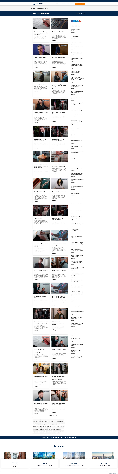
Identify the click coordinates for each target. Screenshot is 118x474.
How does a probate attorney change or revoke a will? (58, 58)
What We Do (58, 3)
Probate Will (61, 431)
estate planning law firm (39, 4)
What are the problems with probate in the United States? (76, 41)
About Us (51, 3)
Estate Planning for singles (56, 424)
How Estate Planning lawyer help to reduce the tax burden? (59, 297)
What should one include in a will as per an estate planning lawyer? (77, 186)
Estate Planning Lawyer (48, 426)
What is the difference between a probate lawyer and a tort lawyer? (77, 29)
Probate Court (42, 429)
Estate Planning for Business (76, 146)
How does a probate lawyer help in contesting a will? (77, 86)
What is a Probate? (38, 218)
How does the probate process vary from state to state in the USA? (77, 65)
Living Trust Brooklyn (15, 471)
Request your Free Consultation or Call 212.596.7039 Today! (59, 437)
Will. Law (58, 432)
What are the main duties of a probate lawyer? (77, 115)
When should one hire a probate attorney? (77, 224)
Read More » (54, 40)
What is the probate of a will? (76, 334)
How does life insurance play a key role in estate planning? (59, 165)
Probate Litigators (35, 431)
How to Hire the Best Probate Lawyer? (58, 113)
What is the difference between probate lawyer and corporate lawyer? (40, 351)
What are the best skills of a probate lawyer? (76, 318)
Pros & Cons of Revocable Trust (58, 32)
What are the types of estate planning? (76, 157)
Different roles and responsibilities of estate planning (58, 323)
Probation (34, 432)
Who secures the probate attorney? (76, 351)
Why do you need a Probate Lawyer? (76, 129)
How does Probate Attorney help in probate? (40, 58)
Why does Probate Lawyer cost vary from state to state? (41, 271)
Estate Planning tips (57, 426)
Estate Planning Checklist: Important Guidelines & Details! (77, 250)
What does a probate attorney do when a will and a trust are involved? (77, 274)
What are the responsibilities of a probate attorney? (77, 36)
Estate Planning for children (37, 424)
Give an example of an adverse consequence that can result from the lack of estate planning (77, 243)
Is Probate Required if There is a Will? (77, 59)
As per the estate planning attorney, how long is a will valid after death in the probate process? (77, 79)
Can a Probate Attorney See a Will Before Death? (58, 404)
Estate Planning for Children (76, 168)
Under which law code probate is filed (77, 135)
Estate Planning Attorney (59, 421)
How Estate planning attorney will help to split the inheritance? (41, 114)
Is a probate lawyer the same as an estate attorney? (40, 140)
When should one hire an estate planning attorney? (77, 152)
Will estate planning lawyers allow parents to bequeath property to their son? (58, 378)
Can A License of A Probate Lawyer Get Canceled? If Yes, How (77, 339)
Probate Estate (47, 429)
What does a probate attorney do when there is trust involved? (40, 245)
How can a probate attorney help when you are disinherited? (77, 163)
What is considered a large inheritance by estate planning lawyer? (77, 218)
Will (55, 432)
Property (39, 432)
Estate (63, 419)
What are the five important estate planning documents (76, 53)
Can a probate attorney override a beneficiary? (77, 104)
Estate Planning (52, 421)
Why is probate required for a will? (59, 192)
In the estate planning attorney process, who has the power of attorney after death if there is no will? (77, 293)
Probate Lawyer (58, 429)
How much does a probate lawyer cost (40, 297)
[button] (72, 21)
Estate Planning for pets (46, 424)
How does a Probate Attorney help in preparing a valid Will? (77, 262)
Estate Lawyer (41, 421)
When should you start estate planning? (76, 47)
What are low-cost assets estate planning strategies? (77, 280)
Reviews (63, 3)
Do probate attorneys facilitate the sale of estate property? (77, 174)
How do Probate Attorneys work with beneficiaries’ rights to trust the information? (77, 205)
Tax (50, 432)
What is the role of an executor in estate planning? (77, 256)
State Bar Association (45, 432)
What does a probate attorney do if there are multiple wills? (77, 198)
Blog (68, 3)
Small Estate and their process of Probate (59, 350)
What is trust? (74, 329)
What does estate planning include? (76, 98)
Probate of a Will (42, 431)
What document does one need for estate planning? (77, 92)
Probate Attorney (35, 429)
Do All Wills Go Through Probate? (39, 192)
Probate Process (55, 431)
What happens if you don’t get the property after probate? (77, 357)
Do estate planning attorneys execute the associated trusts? (77, 211)
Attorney (46, 419)
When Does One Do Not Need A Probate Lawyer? (76, 237)
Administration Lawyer (36, 419)
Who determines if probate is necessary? (59, 244)
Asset (42, 419)
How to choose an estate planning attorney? (75, 72)
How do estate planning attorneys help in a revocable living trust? (40, 33)
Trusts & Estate (39, 3)
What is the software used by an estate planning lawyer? (77, 193)
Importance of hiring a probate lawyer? (77, 345)
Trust (52, 432)
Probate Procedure (49, 431)
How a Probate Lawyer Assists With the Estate (41, 377)
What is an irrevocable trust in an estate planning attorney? (41, 322)
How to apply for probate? (40, 84)
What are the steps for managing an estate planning (77, 268)
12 (56, 415)
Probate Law (53, 429)
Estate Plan (46, 421)
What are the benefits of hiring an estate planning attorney (77, 109)
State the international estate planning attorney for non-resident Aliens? (41, 405)
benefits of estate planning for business (54, 419)
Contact (72, 3)
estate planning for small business (38, 426)
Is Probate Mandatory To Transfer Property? (57, 219)
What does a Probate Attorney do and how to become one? (59, 271)
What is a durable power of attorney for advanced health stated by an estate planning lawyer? (59, 86)
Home (76, 13)
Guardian (62, 426)
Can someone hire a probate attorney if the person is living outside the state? (41, 166)
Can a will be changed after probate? (76, 300)
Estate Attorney (35, 421)
